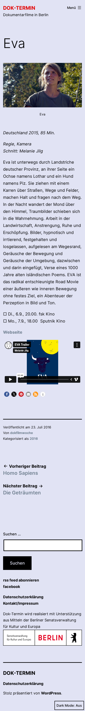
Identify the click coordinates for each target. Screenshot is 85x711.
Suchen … (12, 534)
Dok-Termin (19, 8)
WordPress (51, 693)
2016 (34, 438)
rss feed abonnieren (21, 580)
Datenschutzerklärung (23, 597)
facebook (11, 586)
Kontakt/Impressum (20, 603)
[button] (6, 394)
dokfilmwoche (21, 433)
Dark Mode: (66, 705)
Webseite (12, 332)
